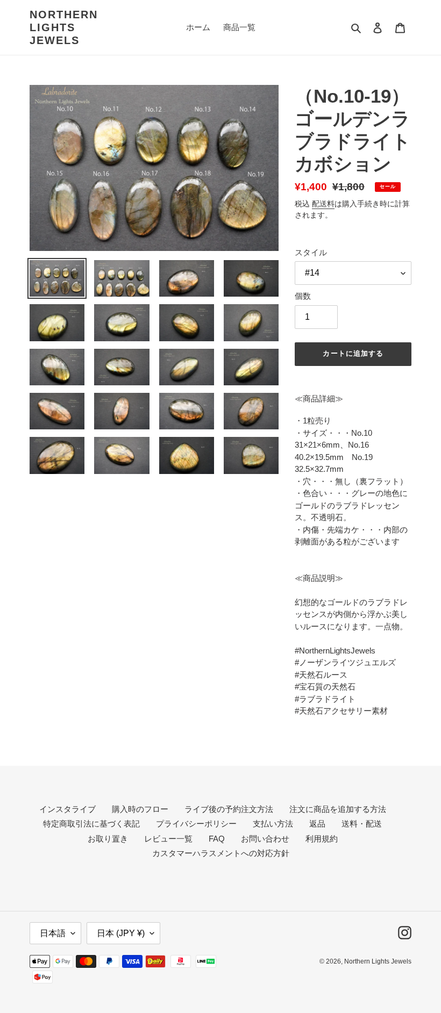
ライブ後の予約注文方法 (228, 809)
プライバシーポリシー (196, 823)
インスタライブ (67, 809)
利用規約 (321, 838)
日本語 (53, 933)
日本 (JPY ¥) (121, 933)
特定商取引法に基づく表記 (91, 823)
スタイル (311, 252)
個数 (303, 295)
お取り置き (108, 838)
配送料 (323, 203)
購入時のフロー (140, 809)
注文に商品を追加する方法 (337, 809)
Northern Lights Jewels (64, 27)
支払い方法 (273, 823)
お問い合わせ (265, 838)
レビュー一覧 (168, 838)
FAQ (217, 838)
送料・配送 (362, 823)
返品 (317, 823)
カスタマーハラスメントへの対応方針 (220, 853)
